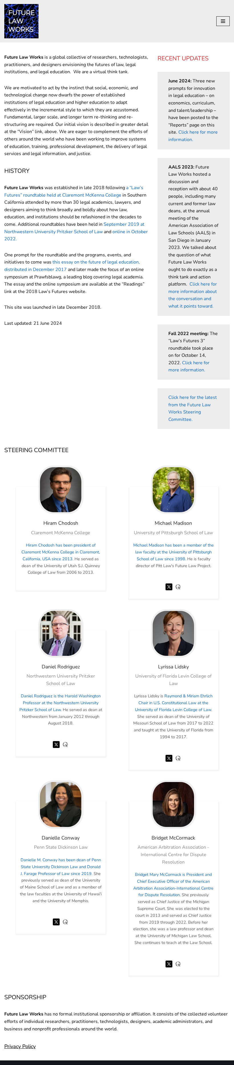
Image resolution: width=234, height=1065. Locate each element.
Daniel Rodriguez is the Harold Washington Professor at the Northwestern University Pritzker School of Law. (60, 702)
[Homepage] (178, 592)
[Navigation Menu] (223, 21)
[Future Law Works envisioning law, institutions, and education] (21, 21)
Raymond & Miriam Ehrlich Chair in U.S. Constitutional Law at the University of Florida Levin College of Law (174, 702)
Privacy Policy (20, 1046)
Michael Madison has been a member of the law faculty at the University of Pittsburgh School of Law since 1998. (173, 552)
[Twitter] (169, 592)
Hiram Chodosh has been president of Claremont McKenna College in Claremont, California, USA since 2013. (60, 552)
